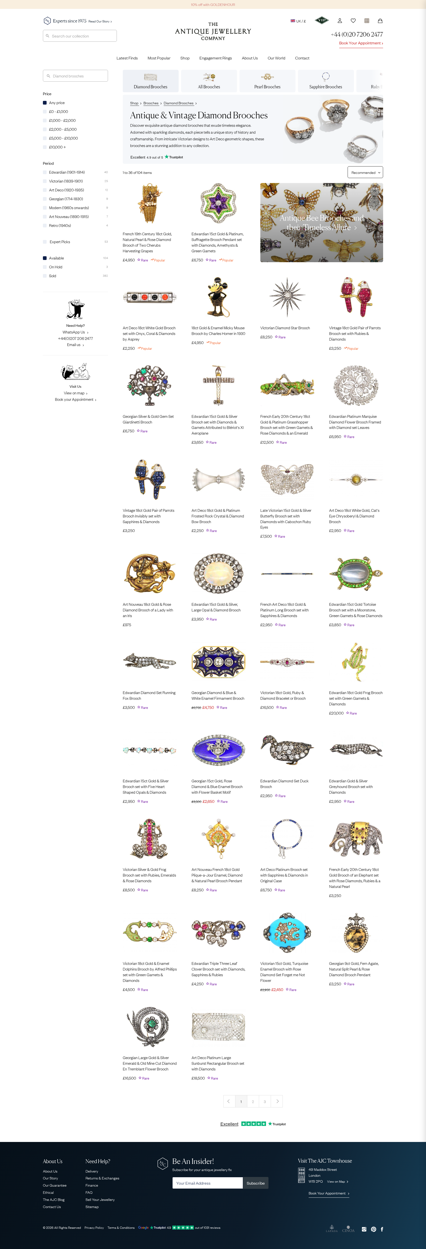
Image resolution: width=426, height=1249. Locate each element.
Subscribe (256, 1183)
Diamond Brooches (179, 102)
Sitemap (92, 1206)
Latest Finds (127, 57)
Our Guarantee (55, 1185)
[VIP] (322, 20)
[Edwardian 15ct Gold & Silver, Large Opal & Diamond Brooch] (219, 573)
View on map (74, 392)
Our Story (50, 1177)
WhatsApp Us (74, 331)
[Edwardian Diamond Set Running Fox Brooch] (150, 662)
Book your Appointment (74, 399)
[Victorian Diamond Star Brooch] (287, 297)
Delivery (92, 1171)
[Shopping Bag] (380, 20)
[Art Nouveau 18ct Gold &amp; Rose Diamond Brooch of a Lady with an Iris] (150, 573)
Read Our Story (99, 20)
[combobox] (80, 36)
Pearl (267, 86)
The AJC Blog (54, 1199)
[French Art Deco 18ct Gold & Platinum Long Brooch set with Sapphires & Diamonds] (287, 573)
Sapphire (325, 86)
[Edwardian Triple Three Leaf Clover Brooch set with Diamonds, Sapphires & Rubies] (219, 933)
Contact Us (52, 1206)
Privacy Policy (94, 1227)
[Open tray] (367, 19)
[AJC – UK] (213, 35)
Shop (185, 57)
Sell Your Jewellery (100, 1199)
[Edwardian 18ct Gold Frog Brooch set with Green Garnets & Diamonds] (356, 662)
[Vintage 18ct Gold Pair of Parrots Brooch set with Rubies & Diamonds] (356, 297)
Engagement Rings (215, 57)
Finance (92, 1185)
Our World (276, 57)
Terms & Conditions (121, 1227)
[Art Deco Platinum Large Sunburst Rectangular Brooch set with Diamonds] (219, 1027)
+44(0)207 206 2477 (75, 338)
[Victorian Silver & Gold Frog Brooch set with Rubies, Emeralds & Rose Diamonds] (150, 839)
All (209, 86)
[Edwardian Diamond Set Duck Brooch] (287, 750)
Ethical (48, 1192)
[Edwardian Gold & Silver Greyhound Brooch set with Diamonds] (356, 750)
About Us (250, 57)
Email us (74, 344)
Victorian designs (191, 138)
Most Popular (159, 57)
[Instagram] (364, 1229)
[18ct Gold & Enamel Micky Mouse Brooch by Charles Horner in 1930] (219, 297)
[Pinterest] (373, 1229)
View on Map (336, 1181)
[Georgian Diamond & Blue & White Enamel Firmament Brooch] (219, 662)
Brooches (151, 102)
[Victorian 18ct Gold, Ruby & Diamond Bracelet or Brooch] (287, 662)
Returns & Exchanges (102, 1177)
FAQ (89, 1192)
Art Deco (217, 138)
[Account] (340, 20)
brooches (137, 145)
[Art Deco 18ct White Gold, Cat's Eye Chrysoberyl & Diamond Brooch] (356, 479)
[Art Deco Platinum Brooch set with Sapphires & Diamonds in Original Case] (287, 839)
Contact (302, 57)
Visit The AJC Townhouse (325, 1161)
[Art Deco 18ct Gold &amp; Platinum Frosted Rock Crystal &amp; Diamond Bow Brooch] (219, 479)
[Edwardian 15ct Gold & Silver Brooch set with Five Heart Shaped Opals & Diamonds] (150, 750)
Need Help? (98, 1161)
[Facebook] (382, 1229)
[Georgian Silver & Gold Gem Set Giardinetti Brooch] (150, 385)
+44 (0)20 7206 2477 (357, 34)
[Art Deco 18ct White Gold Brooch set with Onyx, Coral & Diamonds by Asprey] (150, 297)
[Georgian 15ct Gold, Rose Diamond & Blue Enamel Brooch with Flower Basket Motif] (219, 750)
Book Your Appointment (360, 42)
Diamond (150, 86)
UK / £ (301, 20)
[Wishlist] (353, 20)
